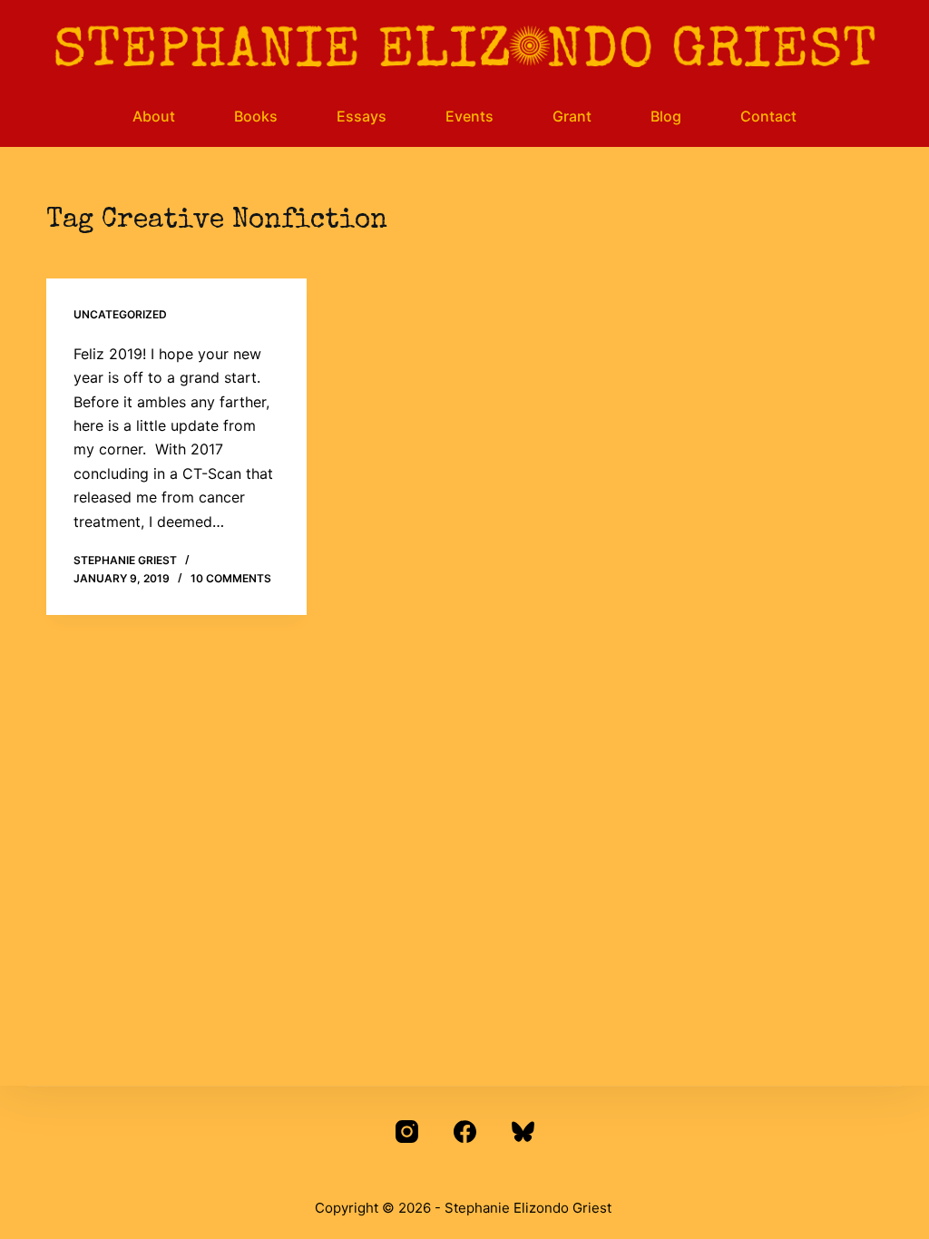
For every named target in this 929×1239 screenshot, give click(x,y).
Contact (768, 116)
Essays (361, 116)
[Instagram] (407, 1131)
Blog (665, 116)
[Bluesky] (523, 1131)
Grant (572, 116)
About (153, 116)
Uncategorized (120, 314)
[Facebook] (465, 1131)
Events (469, 116)
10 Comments (231, 578)
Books (256, 116)
